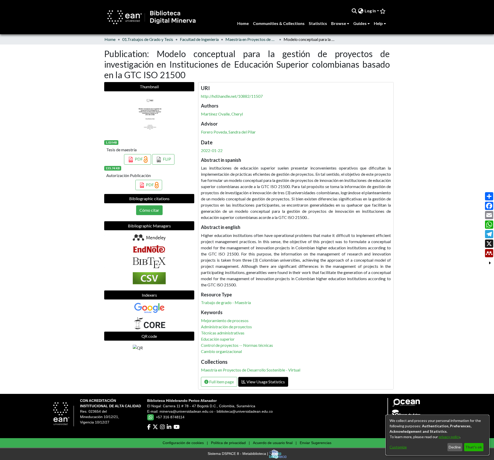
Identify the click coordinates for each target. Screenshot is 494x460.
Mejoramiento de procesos (225, 320)
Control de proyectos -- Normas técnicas (237, 345)
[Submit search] (354, 11)
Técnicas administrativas (222, 332)
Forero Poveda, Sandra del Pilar (228, 131)
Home (110, 39)
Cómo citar (149, 210)
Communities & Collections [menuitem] (279, 23)
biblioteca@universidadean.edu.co (245, 411)
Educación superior (218, 339)
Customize (398, 447)
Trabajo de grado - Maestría (226, 302)
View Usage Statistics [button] (265, 381)
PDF (139, 158)
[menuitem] (361, 11)
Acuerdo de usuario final (273, 443)
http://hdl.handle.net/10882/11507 (232, 96)
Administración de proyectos (226, 326)
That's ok (473, 447)
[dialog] (437, 435)
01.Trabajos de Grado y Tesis (147, 39)
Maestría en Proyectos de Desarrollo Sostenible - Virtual (251, 39)
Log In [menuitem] (370, 10)
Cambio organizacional (221, 351)
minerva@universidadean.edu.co (186, 411)
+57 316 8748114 (170, 417)
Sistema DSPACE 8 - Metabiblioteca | (238, 454)
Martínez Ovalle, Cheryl (222, 113)
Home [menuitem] (243, 23)
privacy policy (449, 437)
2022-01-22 (212, 150)
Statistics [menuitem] (318, 23)
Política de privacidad (228, 443)
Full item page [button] (221, 381)
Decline (455, 447)
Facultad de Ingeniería (199, 39)
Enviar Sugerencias (315, 443)
